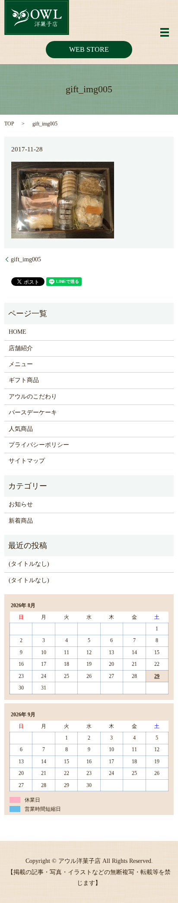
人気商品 (21, 429)
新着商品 (21, 520)
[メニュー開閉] (164, 32)
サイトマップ (27, 461)
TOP (9, 124)
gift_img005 (26, 259)
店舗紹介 (21, 348)
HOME (17, 332)
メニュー (21, 364)
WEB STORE (89, 49)
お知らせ (21, 504)
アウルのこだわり (33, 396)
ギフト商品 (24, 380)
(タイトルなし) (29, 564)
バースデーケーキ (33, 412)
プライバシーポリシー (39, 445)
